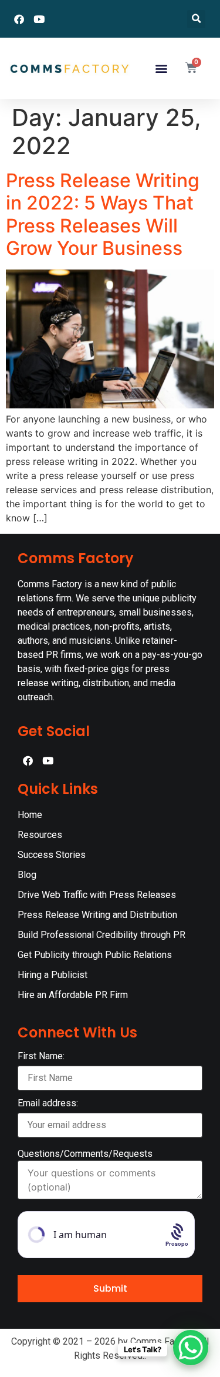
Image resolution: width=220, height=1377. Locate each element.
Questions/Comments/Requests (85, 1154)
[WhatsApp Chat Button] (190, 1347)
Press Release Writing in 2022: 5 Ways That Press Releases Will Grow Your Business (102, 214)
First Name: (41, 1057)
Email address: (48, 1104)
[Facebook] (19, 19)
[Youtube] (39, 19)
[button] (196, 19)
